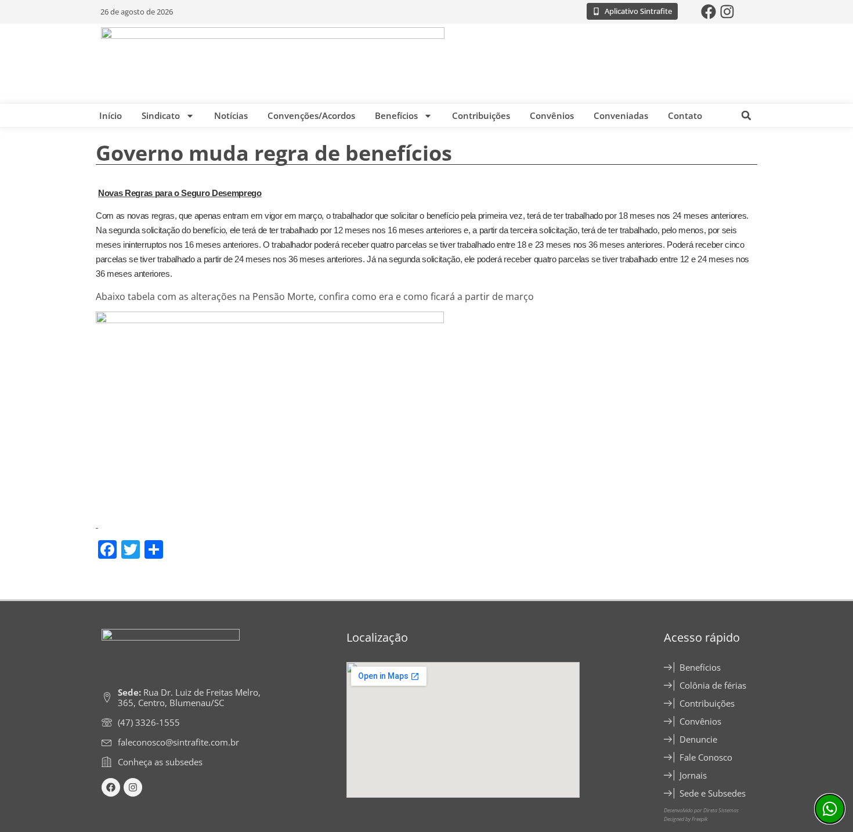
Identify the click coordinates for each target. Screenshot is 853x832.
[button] (746, 115)
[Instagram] (727, 11)
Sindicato (161, 115)
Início (110, 115)
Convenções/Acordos (311, 115)
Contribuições (481, 115)
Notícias (231, 115)
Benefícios (396, 115)
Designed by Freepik (685, 819)
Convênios (552, 115)
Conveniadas (621, 115)
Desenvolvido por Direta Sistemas (701, 810)
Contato (685, 115)
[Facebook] (708, 11)
